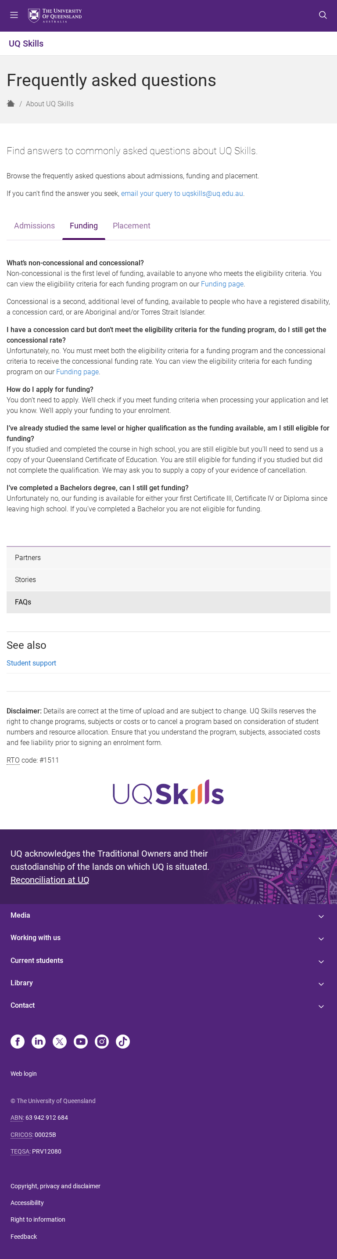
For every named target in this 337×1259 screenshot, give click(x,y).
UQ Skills (26, 43)
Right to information (38, 1219)
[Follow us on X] (60, 1042)
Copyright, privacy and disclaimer (55, 1186)
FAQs (23, 602)
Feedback (24, 1236)
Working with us (36, 937)
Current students (37, 960)
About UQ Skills (50, 104)
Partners (28, 558)
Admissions (34, 225)
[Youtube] (81, 1042)
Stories (25, 579)
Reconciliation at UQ (50, 880)
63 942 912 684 (46, 1117)
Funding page (222, 284)
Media (20, 915)
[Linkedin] (39, 1042)
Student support (31, 663)
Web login (24, 1073)
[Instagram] (102, 1042)
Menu (14, 16)
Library (22, 983)
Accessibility (27, 1202)
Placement (132, 225)
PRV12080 (46, 1151)
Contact (23, 1005)
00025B (45, 1134)
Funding (84, 225)
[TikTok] (123, 1042)
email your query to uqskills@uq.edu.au (182, 193)
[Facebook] (18, 1042)
